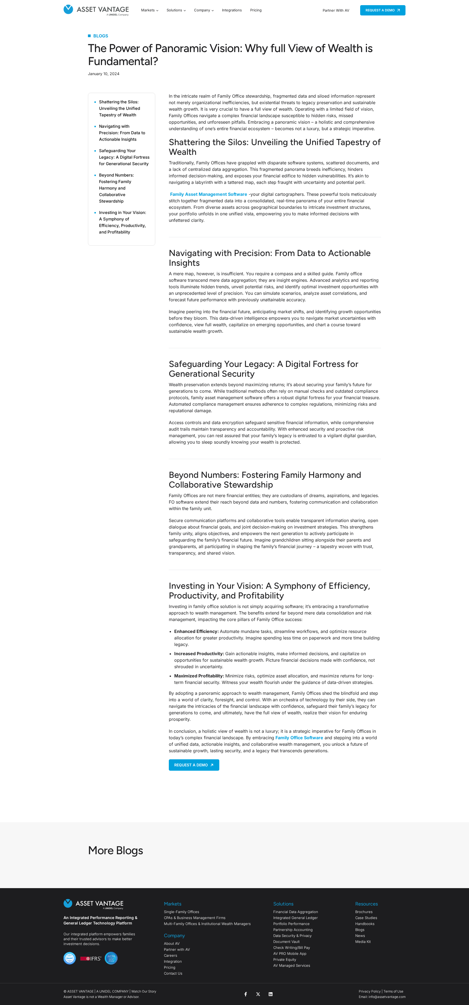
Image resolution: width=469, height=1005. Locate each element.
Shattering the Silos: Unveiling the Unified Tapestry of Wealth (119, 108)
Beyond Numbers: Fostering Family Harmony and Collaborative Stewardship (116, 188)
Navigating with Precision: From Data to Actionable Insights (122, 133)
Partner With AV (336, 10)
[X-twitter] (258, 994)
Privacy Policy (370, 991)
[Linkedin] (270, 994)
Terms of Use (393, 991)
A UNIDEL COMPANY (112, 991)
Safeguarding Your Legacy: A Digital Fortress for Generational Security (124, 157)
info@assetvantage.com (386, 997)
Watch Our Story (143, 991)
